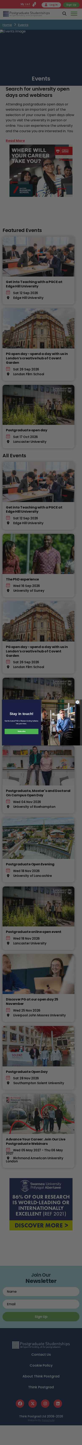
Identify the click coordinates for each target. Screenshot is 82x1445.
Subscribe (21, 731)
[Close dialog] (77, 702)
